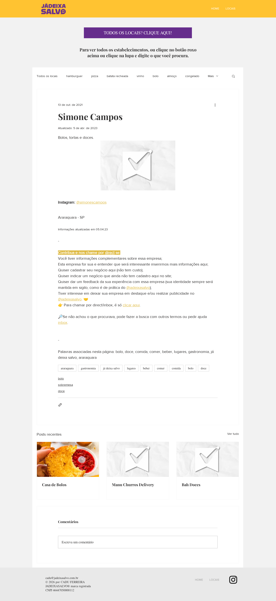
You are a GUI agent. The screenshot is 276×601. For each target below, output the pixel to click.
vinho (140, 76)
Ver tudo (233, 433)
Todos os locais (47, 76)
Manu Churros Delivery (133, 484)
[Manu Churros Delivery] (138, 459)
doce (203, 368)
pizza (94, 76)
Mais (211, 76)
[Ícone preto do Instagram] (233, 579)
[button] (233, 76)
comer (161, 368)
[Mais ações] (215, 104)
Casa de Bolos (54, 484)
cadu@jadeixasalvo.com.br (61, 578)
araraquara (67, 368)
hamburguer (74, 76)
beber (146, 368)
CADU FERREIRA (73, 582)
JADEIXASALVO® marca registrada (68, 586)
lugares (131, 368)
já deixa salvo (111, 368)
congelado (192, 76)
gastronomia (88, 368)
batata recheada (117, 76)
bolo (155, 76)
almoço (172, 76)
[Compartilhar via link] (60, 405)
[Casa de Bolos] (68, 459)
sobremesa (65, 384)
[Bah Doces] (208, 459)
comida (176, 368)
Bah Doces (191, 484)
